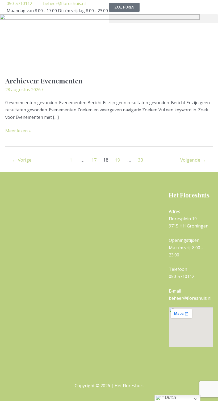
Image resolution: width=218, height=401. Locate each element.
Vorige (21, 160)
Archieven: (43, 80)
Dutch (170, 397)
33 (140, 160)
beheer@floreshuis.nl (64, 3)
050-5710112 (19, 3)
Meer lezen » (18, 130)
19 (117, 160)
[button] (163, 18)
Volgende (193, 160)
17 (94, 160)
